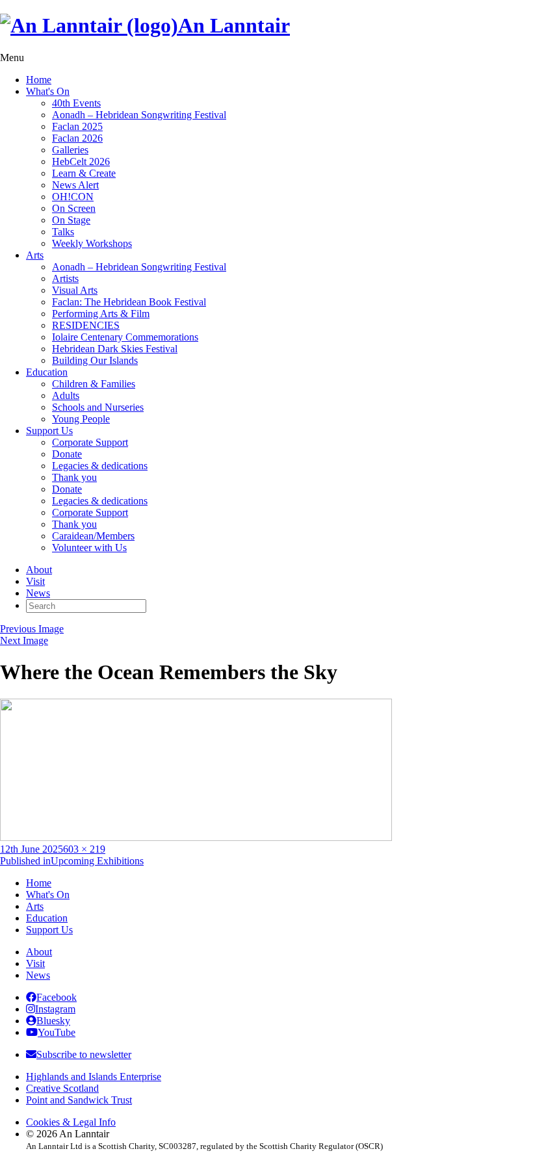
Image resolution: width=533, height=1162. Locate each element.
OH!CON (73, 196)
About (39, 569)
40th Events (76, 103)
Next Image (24, 640)
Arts (35, 255)
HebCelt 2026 (81, 161)
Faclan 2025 (77, 126)
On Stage (71, 220)
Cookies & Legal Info (71, 1122)
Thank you (74, 477)
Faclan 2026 (77, 138)
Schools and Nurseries (98, 407)
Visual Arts (75, 290)
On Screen (74, 208)
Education (47, 372)
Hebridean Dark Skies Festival (114, 348)
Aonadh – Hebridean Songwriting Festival (139, 114)
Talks (63, 231)
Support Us (49, 430)
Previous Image (32, 628)
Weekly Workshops (92, 243)
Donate (67, 453)
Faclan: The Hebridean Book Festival (129, 301)
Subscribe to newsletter (83, 1054)
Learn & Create (84, 173)
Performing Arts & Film (101, 313)
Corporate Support (90, 442)
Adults (65, 395)
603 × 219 (84, 849)
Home (38, 79)
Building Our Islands (95, 360)
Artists (65, 278)
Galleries (70, 149)
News (38, 593)
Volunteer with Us (89, 547)
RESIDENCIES (86, 325)
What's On (48, 91)
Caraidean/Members (93, 535)
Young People (81, 418)
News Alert (75, 184)
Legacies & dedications (100, 465)
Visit (35, 581)
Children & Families (93, 383)
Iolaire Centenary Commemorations (125, 336)
